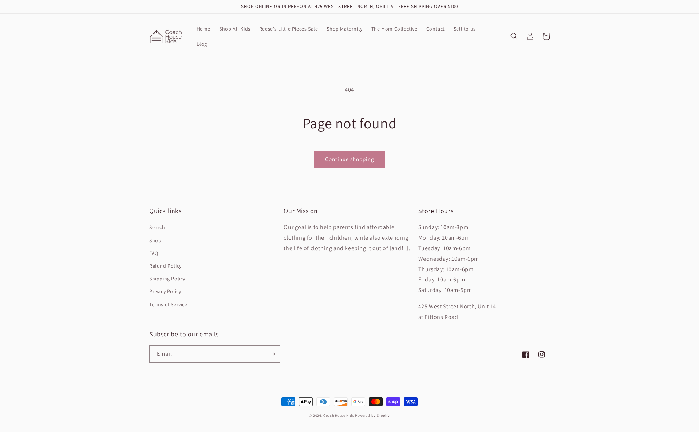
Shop (155, 240)
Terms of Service (168, 304)
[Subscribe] (272, 354)
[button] (514, 36)
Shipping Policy (167, 278)
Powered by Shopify (372, 415)
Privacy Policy (165, 291)
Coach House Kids (338, 415)
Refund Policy (165, 266)
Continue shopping (349, 159)
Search (157, 227)
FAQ (153, 253)
